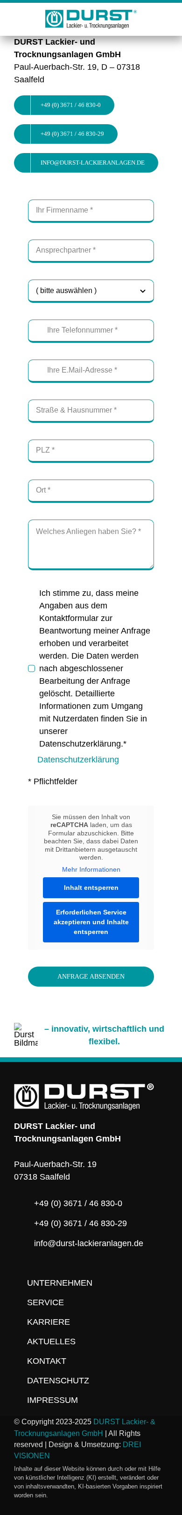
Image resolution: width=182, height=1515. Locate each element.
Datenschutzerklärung (78, 759)
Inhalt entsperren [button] (91, 887)
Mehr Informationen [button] (91, 869)
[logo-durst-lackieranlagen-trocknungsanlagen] (91, 14)
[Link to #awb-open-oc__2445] (164, 18)
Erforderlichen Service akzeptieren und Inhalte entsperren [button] (91, 921)
